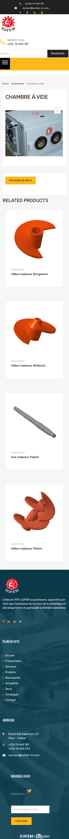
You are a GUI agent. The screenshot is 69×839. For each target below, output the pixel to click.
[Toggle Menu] (5, 64)
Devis (8, 689)
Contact (10, 700)
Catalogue (11, 694)
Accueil (9, 655)
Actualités (11, 683)
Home (5, 83)
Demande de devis (20, 180)
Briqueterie (18, 83)
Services (10, 666)
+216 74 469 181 (16, 44)
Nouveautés (13, 677)
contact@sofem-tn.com (35, 8)
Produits (10, 672)
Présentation (13, 661)
